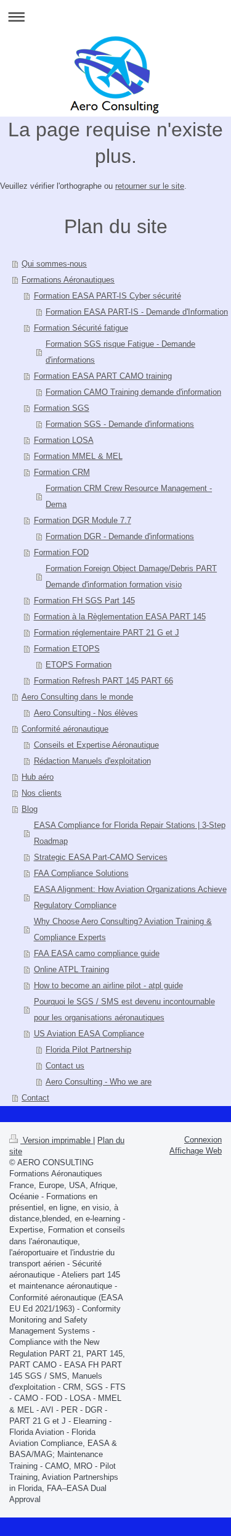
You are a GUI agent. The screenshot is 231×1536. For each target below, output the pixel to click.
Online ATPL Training (71, 969)
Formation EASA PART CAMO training (103, 376)
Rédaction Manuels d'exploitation (92, 761)
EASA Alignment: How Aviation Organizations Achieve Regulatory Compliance (130, 897)
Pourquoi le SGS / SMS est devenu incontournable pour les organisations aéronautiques (124, 1009)
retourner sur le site (149, 186)
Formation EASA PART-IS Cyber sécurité (107, 295)
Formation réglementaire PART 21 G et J (106, 632)
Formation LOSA (64, 440)
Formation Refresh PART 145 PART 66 (103, 680)
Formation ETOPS (67, 648)
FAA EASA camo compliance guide (97, 953)
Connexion (203, 1139)
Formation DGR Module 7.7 (82, 520)
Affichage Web (195, 1150)
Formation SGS (61, 408)
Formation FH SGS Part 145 (84, 600)
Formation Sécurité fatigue (81, 327)
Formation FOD (61, 552)
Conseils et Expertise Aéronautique (96, 744)
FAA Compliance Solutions (81, 873)
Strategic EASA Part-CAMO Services (101, 857)
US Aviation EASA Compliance (89, 1033)
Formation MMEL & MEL (78, 456)
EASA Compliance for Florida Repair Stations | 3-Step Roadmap (129, 833)
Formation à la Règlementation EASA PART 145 (120, 616)
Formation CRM (62, 472)
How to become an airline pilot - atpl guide (108, 985)
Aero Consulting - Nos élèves (86, 712)
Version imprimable (56, 1140)
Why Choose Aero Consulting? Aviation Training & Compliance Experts (123, 929)
